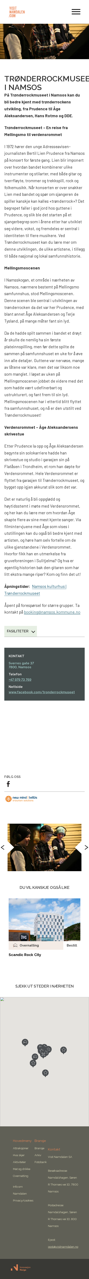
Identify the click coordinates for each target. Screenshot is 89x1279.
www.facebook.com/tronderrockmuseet (42, 692)
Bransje (39, 1148)
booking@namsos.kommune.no (52, 611)
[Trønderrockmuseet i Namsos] (44, 847)
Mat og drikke (21, 1169)
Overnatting (20, 1176)
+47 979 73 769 (20, 680)
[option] (44, 847)
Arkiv (38, 1155)
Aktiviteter (19, 1162)
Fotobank (41, 1162)
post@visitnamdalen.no (63, 1246)
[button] (43, 1054)
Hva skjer (19, 1155)
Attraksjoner (21, 1148)
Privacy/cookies (23, 1200)
